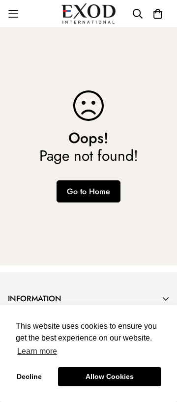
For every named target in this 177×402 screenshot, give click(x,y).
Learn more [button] (37, 351)
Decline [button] (29, 376)
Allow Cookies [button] (110, 376)
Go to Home (88, 191)
